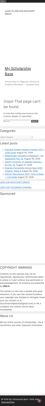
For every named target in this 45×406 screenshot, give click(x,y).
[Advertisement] (22, 39)
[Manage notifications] (39, 401)
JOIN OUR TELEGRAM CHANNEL (16, 187)
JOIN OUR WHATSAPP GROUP (15, 182)
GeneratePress (7, 402)
